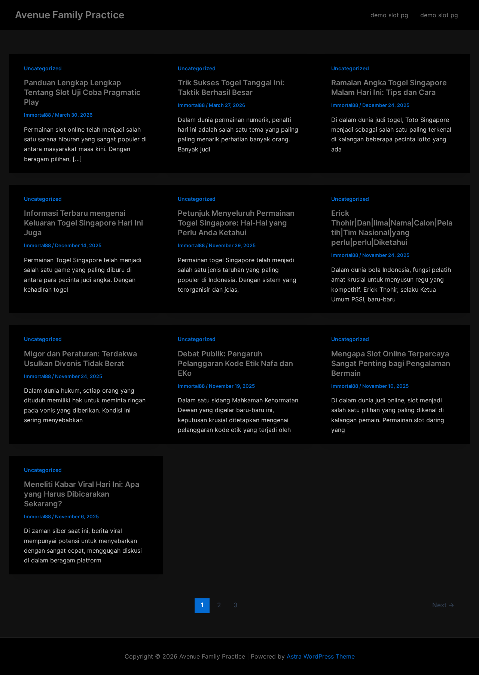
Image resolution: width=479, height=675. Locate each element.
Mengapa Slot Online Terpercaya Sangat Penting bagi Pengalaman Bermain (390, 363)
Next (443, 605)
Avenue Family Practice (69, 15)
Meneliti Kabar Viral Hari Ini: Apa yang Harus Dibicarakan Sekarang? (81, 494)
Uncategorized (43, 68)
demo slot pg (389, 15)
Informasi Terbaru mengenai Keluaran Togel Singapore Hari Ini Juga (83, 223)
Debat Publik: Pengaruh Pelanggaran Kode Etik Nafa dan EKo (235, 363)
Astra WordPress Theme (321, 656)
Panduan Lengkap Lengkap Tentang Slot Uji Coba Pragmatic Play (82, 92)
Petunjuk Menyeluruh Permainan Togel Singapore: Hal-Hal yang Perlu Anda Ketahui (236, 223)
